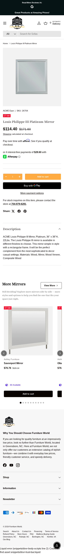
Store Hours (22, 534)
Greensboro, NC (9, 537)
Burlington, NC (38, 537)
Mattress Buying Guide (45, 534)
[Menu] (4, 23)
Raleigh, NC (24, 537)
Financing (38, 531)
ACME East (8, 110)
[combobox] (32, 34)
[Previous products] (4, 353)
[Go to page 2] (23, 402)
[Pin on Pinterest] (25, 211)
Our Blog (6, 539)
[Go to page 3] (25, 402)
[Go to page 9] (41, 402)
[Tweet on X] (13, 211)
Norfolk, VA (51, 537)
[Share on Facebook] (19, 211)
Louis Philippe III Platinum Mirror (24, 43)
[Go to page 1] (21, 403)
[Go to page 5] (30, 402)
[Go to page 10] (43, 402)
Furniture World (15, 527)
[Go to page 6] (33, 402)
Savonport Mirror (13, 363)
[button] (45, 23)
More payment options (32, 193)
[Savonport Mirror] (28, 330)
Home (5, 43)
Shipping (7, 134)
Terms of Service (51, 531)
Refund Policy (8, 534)
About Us (15, 531)
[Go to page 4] (28, 402)
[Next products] (60, 353)
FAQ (31, 534)
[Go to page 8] (38, 402)
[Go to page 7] (35, 402)
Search (6, 531)
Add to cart (43, 176)
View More (49, 285)
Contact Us (26, 531)
